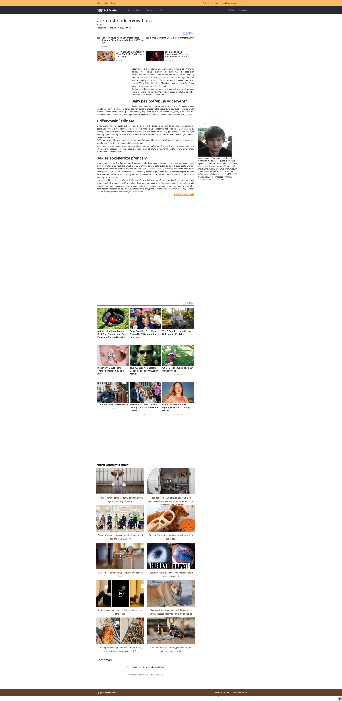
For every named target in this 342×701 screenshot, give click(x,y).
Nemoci (100, 25)
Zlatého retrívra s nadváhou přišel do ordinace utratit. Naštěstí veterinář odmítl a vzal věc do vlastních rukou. (171, 614)
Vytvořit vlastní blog (210, 3)
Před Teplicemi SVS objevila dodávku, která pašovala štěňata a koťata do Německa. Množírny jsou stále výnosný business (171, 501)
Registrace (243, 10)
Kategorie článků (134, 10)
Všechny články (102, 3)
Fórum (162, 10)
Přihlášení (231, 10)
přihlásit (160, 667)
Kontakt (113, 3)
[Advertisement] (113, 85)
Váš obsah (150, 10)
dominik (105, 28)
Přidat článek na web (229, 3)
